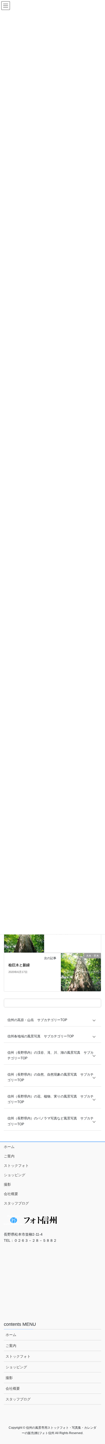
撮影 (7, 1184)
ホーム (9, 1147)
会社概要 (11, 1194)
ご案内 (9, 1156)
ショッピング (14, 1175)
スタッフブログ (16, 1203)
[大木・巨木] (81, 972)
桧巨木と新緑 (19, 965)
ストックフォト (16, 1166)
